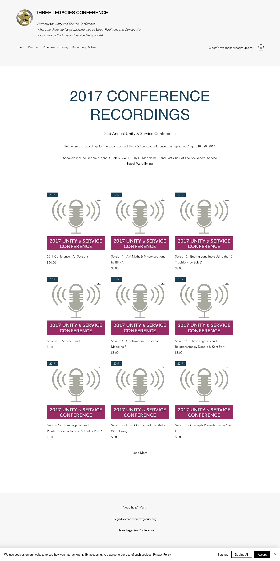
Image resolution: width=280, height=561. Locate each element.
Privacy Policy (162, 554)
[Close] (275, 554)
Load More (139, 453)
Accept (262, 554)
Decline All (241, 554)
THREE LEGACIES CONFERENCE (72, 12)
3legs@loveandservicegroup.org (231, 48)
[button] (261, 47)
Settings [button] (223, 554)
